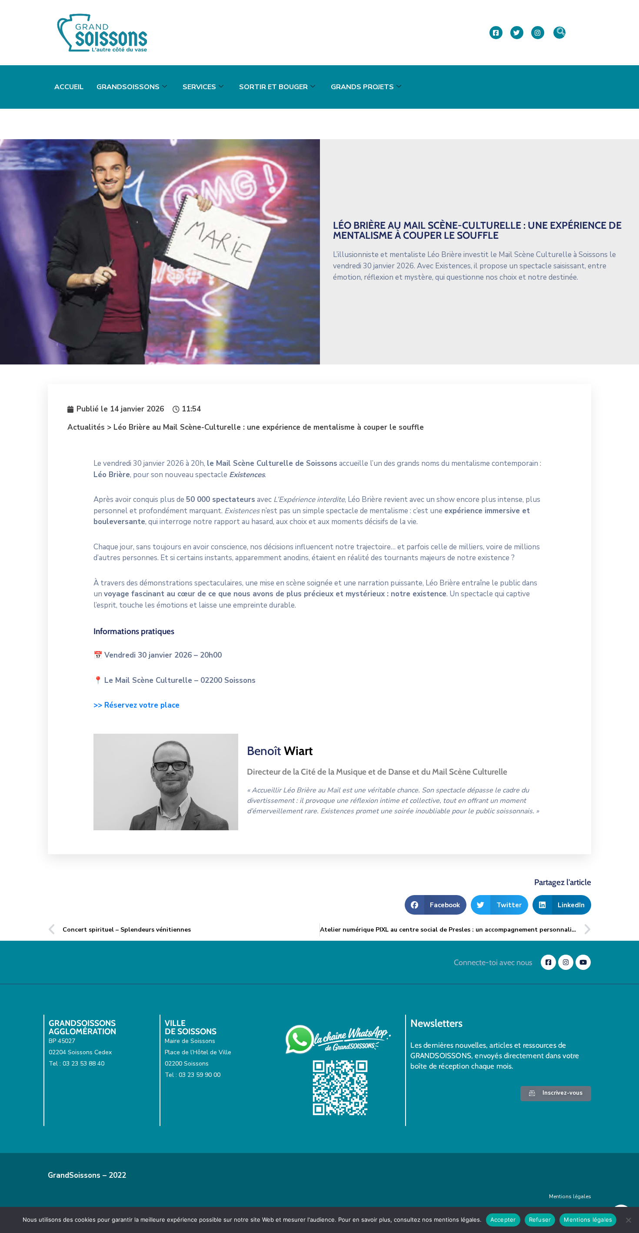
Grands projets (362, 87)
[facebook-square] (496, 32)
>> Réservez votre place (136, 705)
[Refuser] (628, 1220)
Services (199, 87)
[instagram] (537, 32)
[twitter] (516, 32)
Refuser (540, 1219)
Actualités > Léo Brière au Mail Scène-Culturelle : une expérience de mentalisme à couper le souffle (245, 427)
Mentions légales (570, 1196)
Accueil (68, 87)
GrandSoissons (128, 87)
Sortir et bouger (273, 87)
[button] (559, 32)
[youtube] (583, 962)
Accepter (503, 1219)
